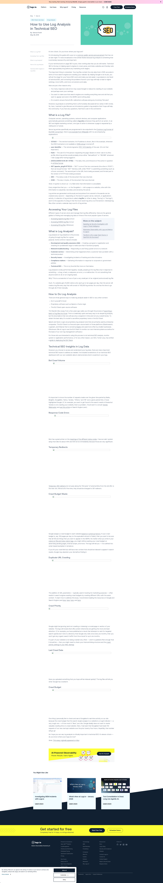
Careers (85, 856)
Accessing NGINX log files (60, 222)
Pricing (74, 7)
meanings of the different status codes (83, 439)
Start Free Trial (97, 830)
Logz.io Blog (102, 846)
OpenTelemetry (86, 846)
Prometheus (85, 848)
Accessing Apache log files (60, 219)
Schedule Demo (115, 830)
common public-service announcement (90, 55)
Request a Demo (103, 863)
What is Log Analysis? (36, 60)
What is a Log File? (35, 51)
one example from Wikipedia (78, 132)
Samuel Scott (37, 32)
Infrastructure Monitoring (67, 848)
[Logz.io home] (31, 7)
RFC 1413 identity (85, 147)
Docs (100, 844)
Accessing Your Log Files (37, 56)
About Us (85, 854)
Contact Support (103, 859)
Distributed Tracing (65, 851)
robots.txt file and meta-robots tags (61, 541)
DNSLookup (81, 144)
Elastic (78, 327)
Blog (31, 15)
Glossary (101, 851)
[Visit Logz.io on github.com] (118, 845)
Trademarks (81, 874)
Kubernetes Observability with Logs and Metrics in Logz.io (97, 231)
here (64, 600)
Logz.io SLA (88, 874)
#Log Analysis (51, 20)
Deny (64, 879)
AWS (84, 844)
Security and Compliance (105, 848)
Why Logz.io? (64, 7)
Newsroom (85, 861)
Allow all (64, 870)
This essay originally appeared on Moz (66, 740)
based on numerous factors (91, 534)
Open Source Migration (66, 863)
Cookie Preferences (97, 874)
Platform (43, 7)
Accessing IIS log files (58, 225)
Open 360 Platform (66, 844)
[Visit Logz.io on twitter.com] (121, 845)
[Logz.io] (45, 842)
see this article (65, 407)
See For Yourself (104, 753)
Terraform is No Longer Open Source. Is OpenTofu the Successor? (95, 236)
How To (38, 15)
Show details (5, 874)
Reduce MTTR (64, 861)
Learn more (39, 804)
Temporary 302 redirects (57, 486)
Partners (85, 859)
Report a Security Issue (104, 861)
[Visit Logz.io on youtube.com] (126, 845)
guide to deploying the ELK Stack (61, 340)
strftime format (57, 163)
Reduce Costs (64, 866)
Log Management (65, 846)
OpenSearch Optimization (67, 853)
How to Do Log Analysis (36, 64)
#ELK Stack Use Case (38, 20)
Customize (63, 875)
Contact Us (102, 856)
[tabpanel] (81, 2)
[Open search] (103, 7)
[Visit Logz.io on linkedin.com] (124, 845)
